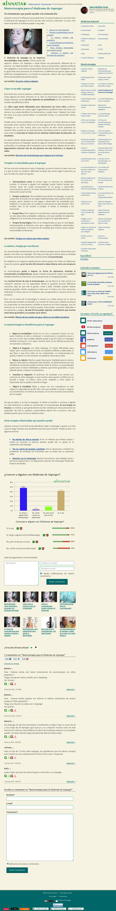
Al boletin (84, 259)
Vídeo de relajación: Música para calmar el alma (105, 204)
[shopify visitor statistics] (58, 904)
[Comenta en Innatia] (83, 320)
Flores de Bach (103, 34)
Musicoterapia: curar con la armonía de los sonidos (105, 180)
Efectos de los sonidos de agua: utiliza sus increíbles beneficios (42, 317)
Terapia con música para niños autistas (32, 238)
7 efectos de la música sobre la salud (88, 115)
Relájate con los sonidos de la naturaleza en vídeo (87, 221)
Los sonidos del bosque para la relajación (103, 169)
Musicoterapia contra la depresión (88, 100)
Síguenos (109, 346)
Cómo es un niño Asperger (59, 30)
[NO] (21, 528)
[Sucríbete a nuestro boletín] (83, 333)
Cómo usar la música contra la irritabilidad (29, 606)
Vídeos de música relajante (104, 228)
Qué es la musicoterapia (103, 237)
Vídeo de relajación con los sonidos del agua (87, 212)
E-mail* (9, 803)
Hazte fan (109, 339)
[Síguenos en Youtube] (83, 327)
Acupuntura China (87, 26)
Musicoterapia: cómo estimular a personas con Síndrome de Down (11, 607)
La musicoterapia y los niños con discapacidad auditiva (105, 195)
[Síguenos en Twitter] (83, 352)
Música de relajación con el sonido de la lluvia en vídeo (105, 221)
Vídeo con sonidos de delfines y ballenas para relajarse (88, 229)
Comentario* (12, 812)
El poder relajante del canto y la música (88, 243)
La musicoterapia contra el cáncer (104, 115)
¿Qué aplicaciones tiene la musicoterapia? (67, 606)
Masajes (101, 58)
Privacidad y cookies (66, 893)
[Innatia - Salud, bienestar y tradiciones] (14, 3)
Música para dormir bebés (88, 78)
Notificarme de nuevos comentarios (23, 864)
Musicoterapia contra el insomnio (88, 160)
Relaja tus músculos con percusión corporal (89, 132)
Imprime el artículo (59, 908)
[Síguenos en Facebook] (83, 339)
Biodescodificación (104, 53)
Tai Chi (100, 49)
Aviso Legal (52, 896)
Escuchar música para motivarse (88, 250)
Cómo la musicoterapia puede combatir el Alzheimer (48, 607)
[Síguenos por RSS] (83, 358)
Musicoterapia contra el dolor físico (88, 194)
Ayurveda (101, 26)
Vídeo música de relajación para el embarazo (103, 212)
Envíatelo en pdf (77, 908)
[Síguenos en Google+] (83, 345)
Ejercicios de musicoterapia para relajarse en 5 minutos (39, 155)
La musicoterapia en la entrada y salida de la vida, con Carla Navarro (67, 632)
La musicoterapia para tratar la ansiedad (105, 100)
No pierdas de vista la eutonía (25, 439)
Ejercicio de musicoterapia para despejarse (104, 107)
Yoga (83, 53)
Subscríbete (108, 327)
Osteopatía (85, 45)
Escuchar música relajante (27, 81)
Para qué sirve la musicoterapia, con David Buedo (48, 631)
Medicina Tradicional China (88, 40)
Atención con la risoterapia (24, 458)
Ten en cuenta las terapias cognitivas (28, 449)
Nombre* (10, 795)
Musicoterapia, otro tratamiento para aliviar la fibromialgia (30, 632)
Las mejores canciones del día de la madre (106, 85)
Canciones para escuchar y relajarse (104, 243)
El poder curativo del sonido (88, 106)
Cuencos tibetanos (87, 58)
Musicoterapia (46, 4)
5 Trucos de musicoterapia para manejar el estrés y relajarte (11, 632)
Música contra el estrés (86, 237)
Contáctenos (63, 896)
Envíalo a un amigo (41, 908)
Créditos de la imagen (64, 900)
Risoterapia (85, 49)
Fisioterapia (85, 34)
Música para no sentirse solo (86, 203)
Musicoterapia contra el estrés (105, 188)
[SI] (18, 528)
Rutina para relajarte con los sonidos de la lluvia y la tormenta (88, 141)
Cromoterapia (86, 30)
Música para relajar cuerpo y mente (104, 78)
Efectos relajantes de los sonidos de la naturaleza (88, 180)
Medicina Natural (34, 4)
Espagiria (101, 30)
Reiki (100, 45)
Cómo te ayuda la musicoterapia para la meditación (105, 133)
